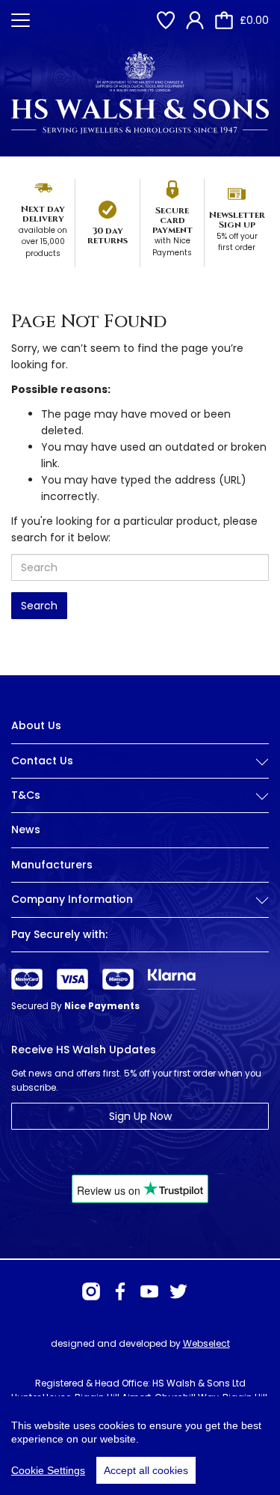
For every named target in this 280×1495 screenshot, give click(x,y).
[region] (140, 1445)
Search (39, 605)
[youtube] (149, 1291)
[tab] (140, 772)
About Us (36, 725)
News (25, 829)
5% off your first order (237, 242)
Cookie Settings (48, 1470)
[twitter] (178, 1291)
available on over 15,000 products (43, 242)
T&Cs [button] (25, 795)
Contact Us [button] (42, 761)
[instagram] (91, 1291)
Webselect (206, 1343)
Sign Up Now (140, 1116)
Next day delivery (43, 214)
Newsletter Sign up (237, 220)
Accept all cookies (146, 1470)
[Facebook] (120, 1291)
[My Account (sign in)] (195, 20)
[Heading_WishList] (166, 20)
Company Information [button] (72, 899)
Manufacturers (52, 864)
